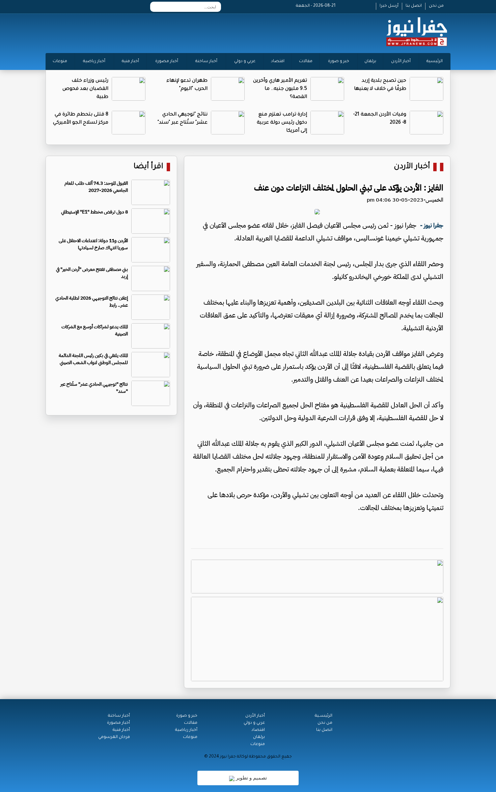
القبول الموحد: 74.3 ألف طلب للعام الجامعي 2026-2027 (96, 187)
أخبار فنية (130, 61)
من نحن (436, 6)
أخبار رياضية (94, 61)
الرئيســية (323, 716)
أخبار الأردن (401, 61)
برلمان (370, 61)
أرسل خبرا (389, 6)
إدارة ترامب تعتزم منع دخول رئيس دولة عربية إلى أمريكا (282, 123)
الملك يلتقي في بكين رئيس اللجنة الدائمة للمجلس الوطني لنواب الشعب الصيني (93, 359)
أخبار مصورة (166, 61)
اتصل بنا (414, 6)
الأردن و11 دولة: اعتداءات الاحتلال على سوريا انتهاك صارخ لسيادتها (93, 244)
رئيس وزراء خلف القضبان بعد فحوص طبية (85, 89)
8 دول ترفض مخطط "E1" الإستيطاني (94, 211)
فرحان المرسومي (114, 737)
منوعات (60, 61)
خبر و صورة (338, 61)
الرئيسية (434, 61)
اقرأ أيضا (148, 167)
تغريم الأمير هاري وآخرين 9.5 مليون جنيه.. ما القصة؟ (280, 89)
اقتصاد (277, 61)
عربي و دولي (244, 61)
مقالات (305, 61)
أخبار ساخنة (206, 61)
